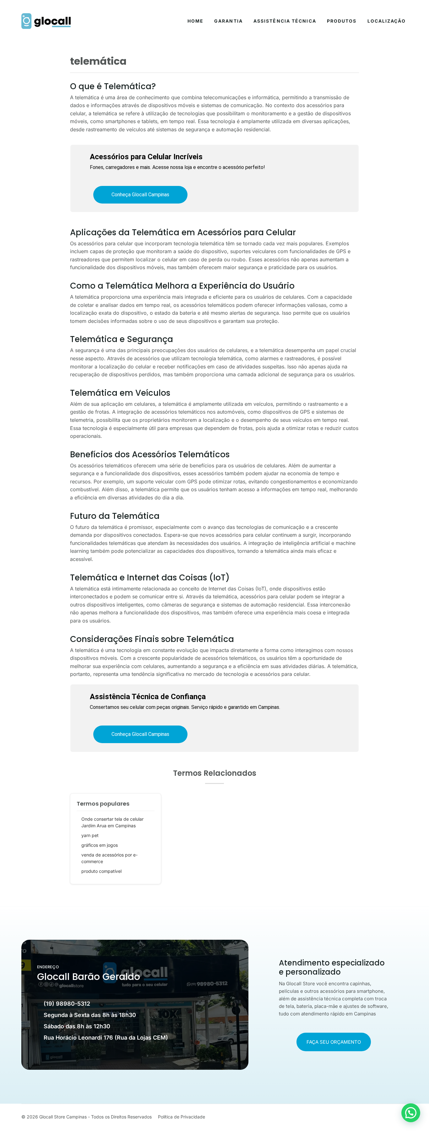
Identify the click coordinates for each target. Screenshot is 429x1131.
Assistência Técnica (284, 21)
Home (195, 21)
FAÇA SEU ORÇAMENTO (334, 1042)
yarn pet (90, 835)
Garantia (228, 21)
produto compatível (101, 871)
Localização (386, 21)
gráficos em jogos (99, 845)
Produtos (342, 21)
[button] (410, 1112)
